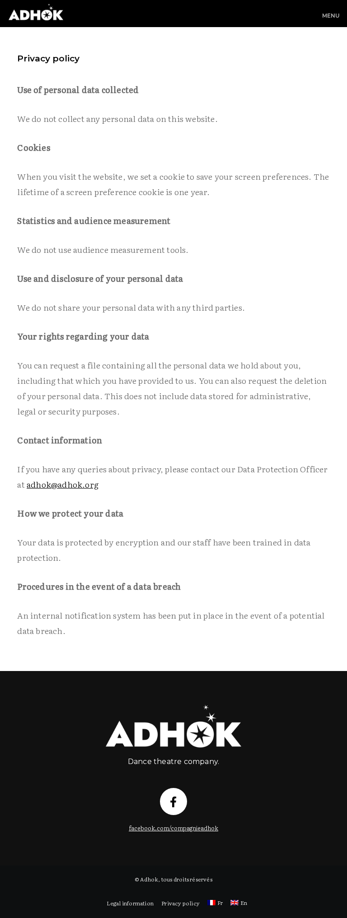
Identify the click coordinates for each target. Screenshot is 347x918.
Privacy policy (180, 903)
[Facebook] (173, 801)
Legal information (130, 903)
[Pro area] (173, 707)
